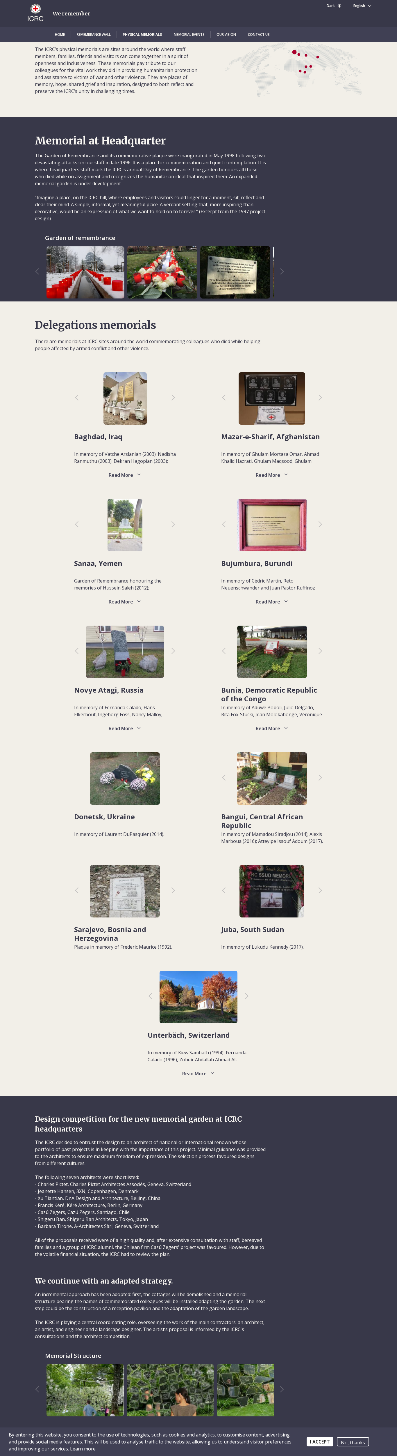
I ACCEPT (320, 1442)
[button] (60, 34)
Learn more (82, 1449)
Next (279, 272)
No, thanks (353, 1442)
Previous (40, 272)
